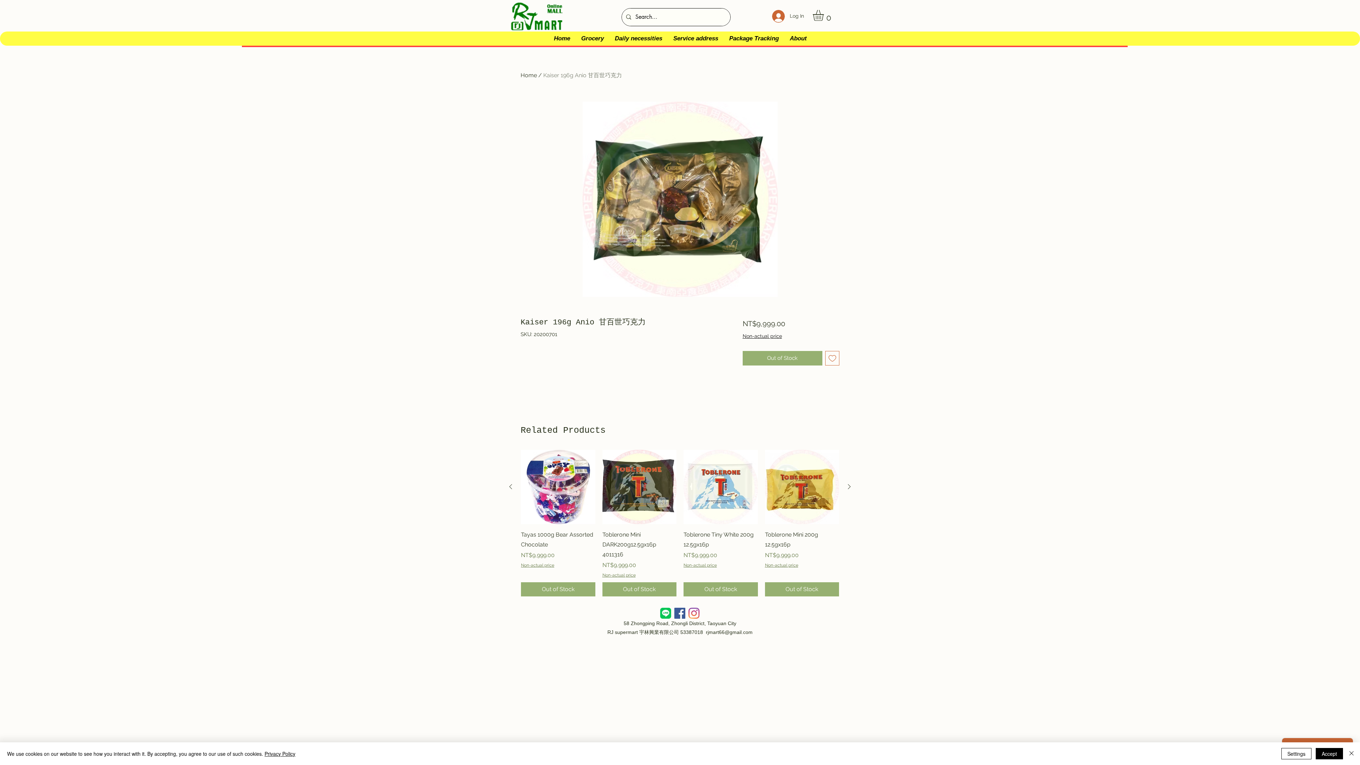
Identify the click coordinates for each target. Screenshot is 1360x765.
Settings (1296, 753)
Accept (1329, 753)
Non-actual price (762, 336)
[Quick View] (558, 487)
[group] (680, 523)
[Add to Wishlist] (832, 358)
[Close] (1351, 753)
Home (529, 75)
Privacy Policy (280, 753)
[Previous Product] (510, 486)
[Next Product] (849, 486)
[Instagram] (693, 613)
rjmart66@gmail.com (729, 632)
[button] (825, 15)
